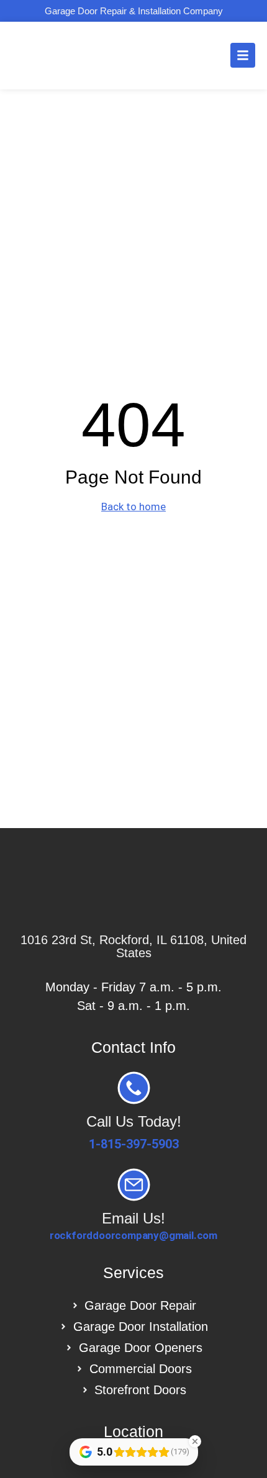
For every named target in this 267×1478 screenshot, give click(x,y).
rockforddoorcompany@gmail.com (133, 1235)
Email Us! (133, 1218)
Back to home (133, 506)
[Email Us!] (134, 1185)
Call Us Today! (133, 1121)
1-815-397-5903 (134, 1144)
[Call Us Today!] (134, 1088)
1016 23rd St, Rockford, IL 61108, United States (133, 946)
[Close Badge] (195, 1441)
